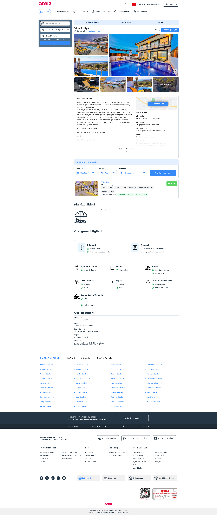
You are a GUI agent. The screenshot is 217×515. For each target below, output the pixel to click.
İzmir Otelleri (45, 383)
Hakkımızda (137, 452)
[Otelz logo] (45, 5)
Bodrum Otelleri (46, 388)
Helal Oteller (142, 11)
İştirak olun (144, 426)
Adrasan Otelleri (153, 374)
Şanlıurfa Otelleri (118, 388)
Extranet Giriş (87, 478)
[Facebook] (41, 478)
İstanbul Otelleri (46, 365)
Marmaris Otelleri (154, 388)
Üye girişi (88, 458)
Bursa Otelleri (81, 383)
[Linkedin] (58, 478)
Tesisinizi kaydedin (132, 418)
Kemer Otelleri (46, 406)
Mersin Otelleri (117, 392)
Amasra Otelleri (117, 379)
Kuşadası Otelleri (153, 402)
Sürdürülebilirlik (138, 455)
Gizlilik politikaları (139, 465)
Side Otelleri (116, 365)
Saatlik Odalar (123, 11)
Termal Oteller (63, 11)
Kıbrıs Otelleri (116, 383)
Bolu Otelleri (80, 397)
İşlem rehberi (67, 458)
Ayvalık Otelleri (46, 379)
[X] (53, 478)
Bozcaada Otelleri (154, 369)
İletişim (123, 426)
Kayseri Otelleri (81, 392)
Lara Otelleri (80, 388)
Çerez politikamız (161, 452)
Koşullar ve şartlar (139, 458)
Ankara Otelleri (81, 369)
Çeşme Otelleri (81, 365)
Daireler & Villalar (103, 11)
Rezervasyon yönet (99, 426)
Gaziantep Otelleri (154, 365)
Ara (55, 43)
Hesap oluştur (90, 462)
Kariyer (157, 462)
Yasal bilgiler (137, 468)
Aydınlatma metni (139, 462)
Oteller (46, 11)
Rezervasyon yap (170, 30)
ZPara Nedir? (90, 455)
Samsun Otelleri (117, 402)
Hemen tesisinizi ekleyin (117, 452)
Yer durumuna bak (163, 173)
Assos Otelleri (81, 406)
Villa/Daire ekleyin (115, 455)
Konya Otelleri (46, 392)
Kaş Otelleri (151, 397)
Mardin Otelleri (81, 374)
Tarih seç (172, 183)
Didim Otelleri (117, 406)
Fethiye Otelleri (117, 397)
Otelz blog (112, 478)
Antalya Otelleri (46, 369)
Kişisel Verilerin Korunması (71, 455)
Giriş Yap (173, 4)
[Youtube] (64, 478)
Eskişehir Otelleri (82, 379)
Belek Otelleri (152, 392)
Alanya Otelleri (46, 374)
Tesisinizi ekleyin (154, 4)
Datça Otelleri (45, 402)
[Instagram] (47, 478)
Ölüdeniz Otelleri (118, 369)
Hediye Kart (89, 452)
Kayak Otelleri (82, 11)
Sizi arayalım (73, 426)
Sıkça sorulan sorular (69, 452)
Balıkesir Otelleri (47, 397)
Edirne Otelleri (81, 402)
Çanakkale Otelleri (154, 379)
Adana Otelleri (152, 383)
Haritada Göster (159, 104)
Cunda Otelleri (117, 374)
